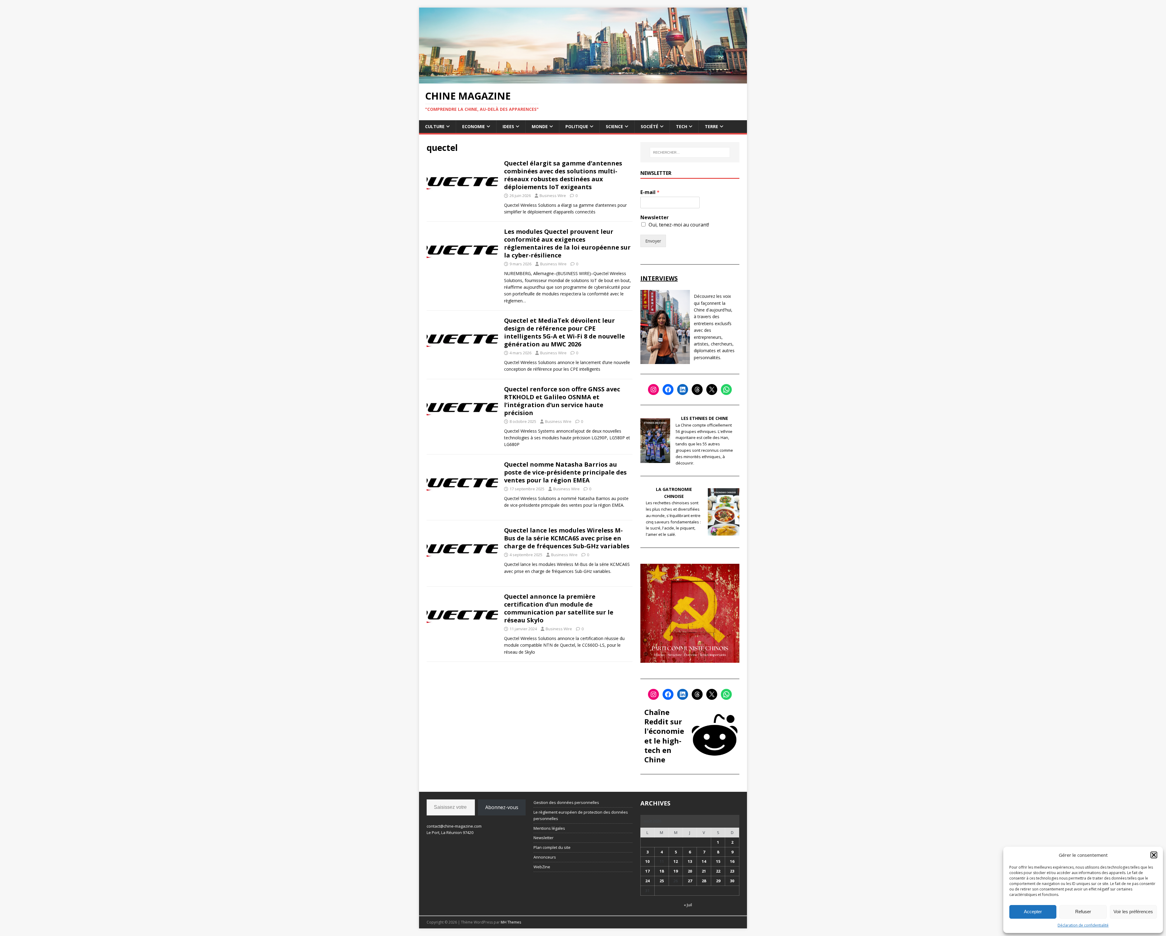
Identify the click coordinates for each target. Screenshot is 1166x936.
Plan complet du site (552, 847)
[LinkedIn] (682, 389)
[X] (711, 389)
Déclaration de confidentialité (1083, 925)
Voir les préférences (1133, 911)
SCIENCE (614, 126)
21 (704, 871)
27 (690, 880)
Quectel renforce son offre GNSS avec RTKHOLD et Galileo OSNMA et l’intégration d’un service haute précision (562, 401)
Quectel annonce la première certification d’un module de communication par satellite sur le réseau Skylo (558, 608)
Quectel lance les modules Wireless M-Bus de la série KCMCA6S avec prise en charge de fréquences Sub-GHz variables (566, 538)
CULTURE (435, 126)
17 (647, 871)
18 (662, 871)
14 (704, 861)
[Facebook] (668, 389)
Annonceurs (545, 857)
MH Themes (511, 922)
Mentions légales (549, 828)
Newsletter (654, 217)
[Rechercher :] (690, 152)
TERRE (711, 126)
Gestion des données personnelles (566, 802)
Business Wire (553, 195)
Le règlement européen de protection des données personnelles (581, 815)
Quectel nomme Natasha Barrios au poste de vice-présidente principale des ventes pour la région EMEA (565, 472)
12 (675, 861)
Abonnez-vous (501, 807)
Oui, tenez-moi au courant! (679, 224)
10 (647, 861)
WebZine (542, 867)
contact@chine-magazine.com (454, 826)
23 (732, 871)
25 (662, 880)
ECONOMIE (473, 126)
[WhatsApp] (726, 389)
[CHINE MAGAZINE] (583, 80)
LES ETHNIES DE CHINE (704, 418)
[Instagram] (653, 389)
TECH (681, 126)
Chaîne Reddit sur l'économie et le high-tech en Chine (664, 735)
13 (690, 861)
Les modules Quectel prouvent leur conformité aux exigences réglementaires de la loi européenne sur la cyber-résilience (567, 243)
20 (690, 871)
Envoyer (653, 241)
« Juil (688, 904)
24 (647, 880)
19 (675, 871)
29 (718, 880)
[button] (1154, 855)
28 (704, 880)
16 (732, 861)
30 (732, 880)
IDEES (508, 126)
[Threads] (697, 389)
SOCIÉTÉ (649, 126)
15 (718, 861)
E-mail (650, 192)
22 (718, 871)
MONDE (540, 126)
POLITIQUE (576, 126)
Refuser (1083, 911)
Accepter (1033, 911)
